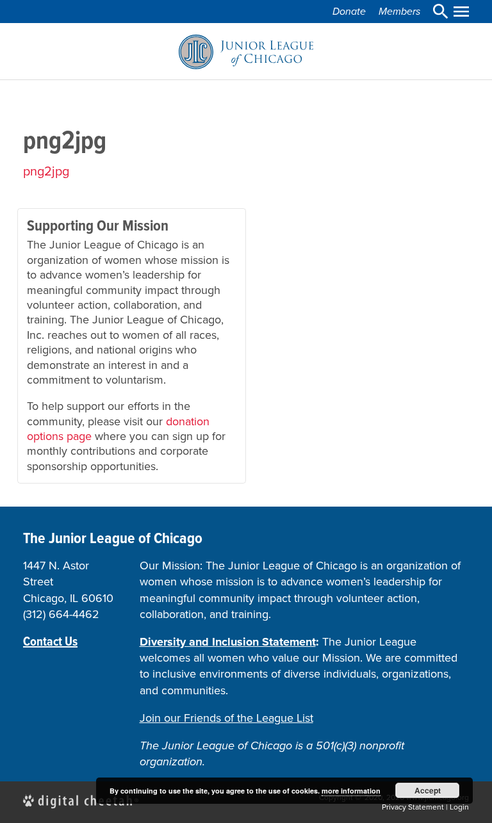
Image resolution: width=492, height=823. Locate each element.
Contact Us (50, 641)
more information (351, 790)
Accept (427, 790)
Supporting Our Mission (97, 225)
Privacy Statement (413, 807)
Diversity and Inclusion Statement (228, 641)
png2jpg (46, 171)
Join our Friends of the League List (226, 718)
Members (399, 11)
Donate (349, 11)
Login (459, 807)
